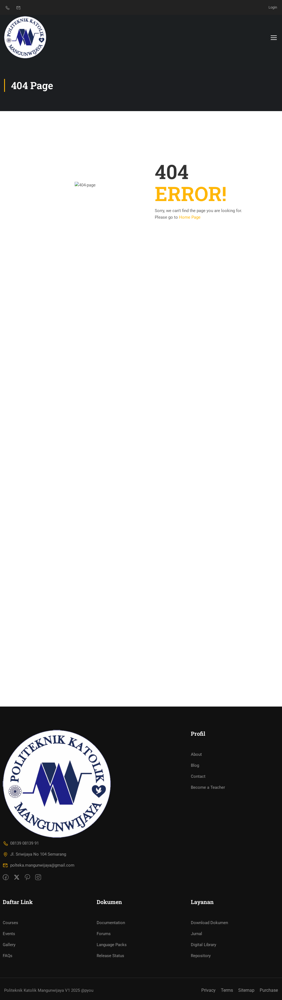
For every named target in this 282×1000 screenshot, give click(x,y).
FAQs (7, 955)
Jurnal (196, 933)
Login (273, 7)
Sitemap (246, 990)
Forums (104, 933)
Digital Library (203, 944)
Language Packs (112, 944)
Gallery (9, 944)
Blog (195, 765)
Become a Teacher (208, 787)
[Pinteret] (27, 877)
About (196, 754)
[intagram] (38, 877)
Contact (198, 776)
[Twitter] (17, 877)
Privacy (208, 990)
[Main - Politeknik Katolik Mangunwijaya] (25, 37)
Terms (227, 990)
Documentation (111, 922)
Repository (201, 955)
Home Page (189, 217)
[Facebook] (6, 877)
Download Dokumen (209, 922)
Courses (10, 922)
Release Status (110, 955)
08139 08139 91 (24, 843)
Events (9, 933)
